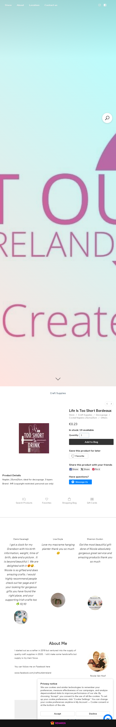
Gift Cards (92, 502)
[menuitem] (107, 404)
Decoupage (102, 415)
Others (104, 417)
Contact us (51, 5)
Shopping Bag (69, 502)
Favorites (46, 502)
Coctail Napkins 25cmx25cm (83, 417)
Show (58, 723)
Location (34, 5)
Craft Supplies (58, 393)
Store (8, 5)
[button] (78, 456)
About (20, 5)
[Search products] (107, 118)
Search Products (24, 502)
